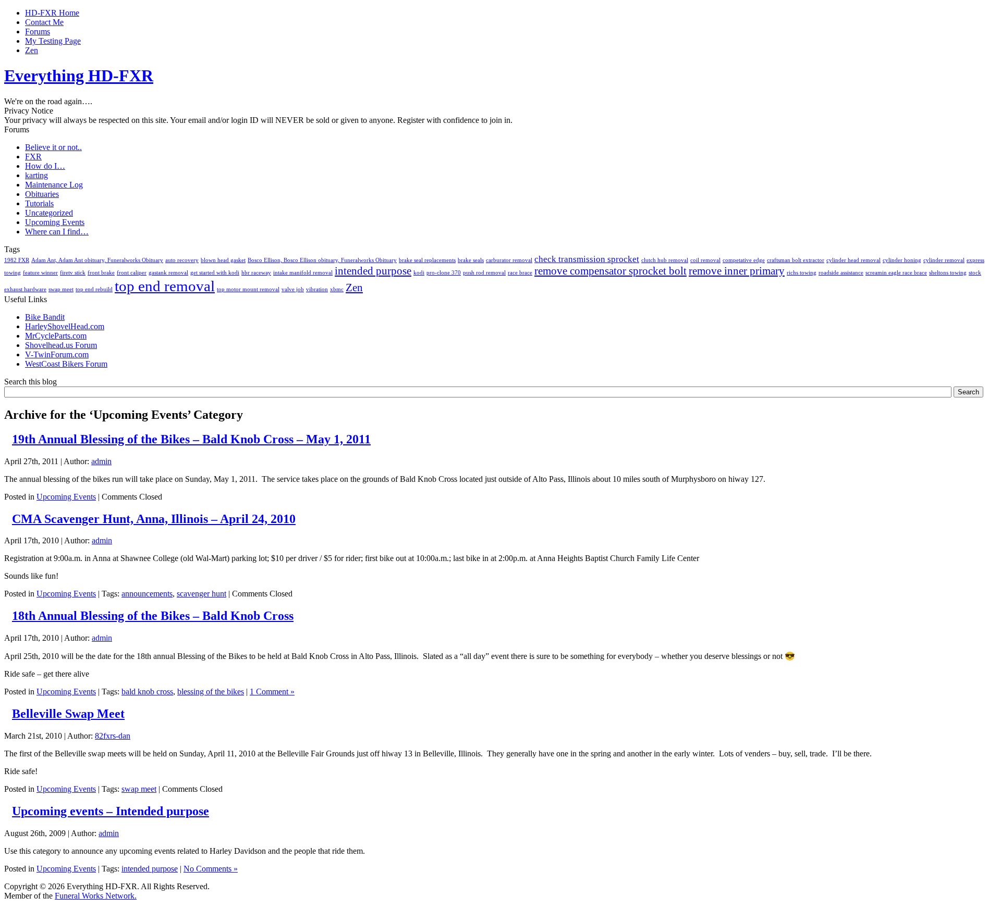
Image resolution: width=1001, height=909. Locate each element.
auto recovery (182, 260)
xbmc (337, 289)
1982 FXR (16, 260)
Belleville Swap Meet (68, 713)
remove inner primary (737, 271)
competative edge (744, 260)
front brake (101, 273)
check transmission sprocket (586, 259)
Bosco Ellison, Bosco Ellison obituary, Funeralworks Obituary (322, 260)
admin (101, 461)
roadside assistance (841, 273)
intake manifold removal (303, 273)
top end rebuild (94, 289)
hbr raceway (256, 273)
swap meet (61, 289)
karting (36, 175)
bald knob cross (147, 691)
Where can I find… (57, 231)
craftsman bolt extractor (795, 260)
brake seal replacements (427, 260)
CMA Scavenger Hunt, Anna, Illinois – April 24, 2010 (154, 519)
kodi (418, 273)
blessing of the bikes (210, 691)
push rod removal (484, 273)
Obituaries (42, 194)
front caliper (132, 273)
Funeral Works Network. (96, 895)
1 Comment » (272, 691)
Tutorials (39, 203)
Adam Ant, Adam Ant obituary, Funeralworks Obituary (97, 260)
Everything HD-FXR (78, 75)
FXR (33, 156)
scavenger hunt (201, 593)
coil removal (705, 260)
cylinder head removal (853, 260)
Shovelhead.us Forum (61, 345)
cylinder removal (944, 260)
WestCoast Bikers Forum (66, 363)
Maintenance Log (54, 184)
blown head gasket (223, 260)
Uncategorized (49, 212)
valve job (293, 289)
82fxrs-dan (112, 735)
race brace (520, 273)
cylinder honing (902, 260)
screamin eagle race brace (896, 273)
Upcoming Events (54, 222)
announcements (147, 593)
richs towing (801, 273)
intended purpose (373, 271)
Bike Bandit (45, 317)
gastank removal (168, 273)
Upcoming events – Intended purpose (110, 811)
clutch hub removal (664, 260)
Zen (354, 287)
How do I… (45, 165)
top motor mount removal (248, 289)
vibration (317, 289)
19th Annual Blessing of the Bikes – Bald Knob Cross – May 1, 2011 (191, 439)
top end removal (165, 286)
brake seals (471, 260)
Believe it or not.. (53, 147)
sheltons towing (948, 273)
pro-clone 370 (443, 273)
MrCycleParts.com (56, 335)
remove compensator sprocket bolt (610, 271)
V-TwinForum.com (57, 354)
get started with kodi (214, 273)
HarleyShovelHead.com (64, 326)
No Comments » (211, 868)
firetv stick (73, 273)
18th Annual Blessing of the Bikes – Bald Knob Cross (153, 615)
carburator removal (509, 260)
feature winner (40, 273)
